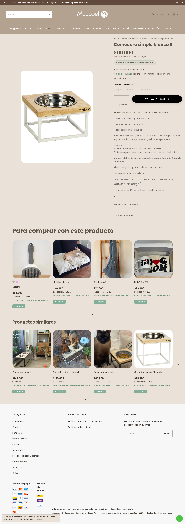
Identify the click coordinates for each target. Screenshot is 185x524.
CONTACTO (169, 28)
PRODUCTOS (41, 28)
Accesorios (17, 467)
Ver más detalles (122, 78)
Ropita (15, 444)
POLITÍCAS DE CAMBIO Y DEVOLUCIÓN (141, 28)
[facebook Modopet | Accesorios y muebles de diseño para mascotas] (182, 2)
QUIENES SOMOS (101, 28)
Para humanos (19, 461)
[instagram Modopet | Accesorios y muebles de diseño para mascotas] (177, 2)
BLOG (116, 28)
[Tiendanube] (63, 513)
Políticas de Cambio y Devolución (85, 421)
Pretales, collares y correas (25, 455)
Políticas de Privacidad (79, 427)
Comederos (126, 38)
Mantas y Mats (19, 438)
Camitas (16, 427)
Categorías (14, 28)
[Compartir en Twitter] (118, 197)
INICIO (28, 28)
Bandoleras (18, 432)
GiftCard (16, 473)
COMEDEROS (60, 28)
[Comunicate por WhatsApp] (179, 518)
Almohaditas (18, 450)
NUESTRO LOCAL (81, 28)
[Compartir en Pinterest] (121, 197)
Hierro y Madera (140, 38)
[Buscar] (49, 14)
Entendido (39, 519)
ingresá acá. (103, 509)
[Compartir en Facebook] (115, 197)
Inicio (116, 38)
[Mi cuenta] (152, 14)
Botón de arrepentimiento (122, 509)
